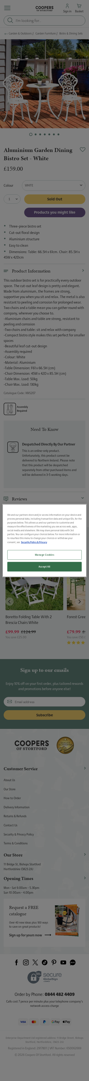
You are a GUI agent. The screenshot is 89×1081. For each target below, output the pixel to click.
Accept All (44, 566)
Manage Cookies (44, 555)
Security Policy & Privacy (34, 542)
